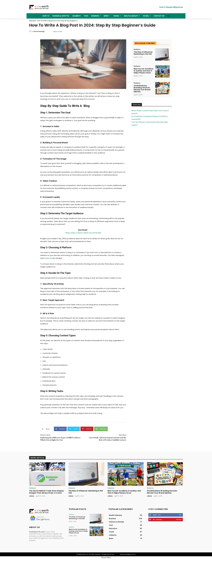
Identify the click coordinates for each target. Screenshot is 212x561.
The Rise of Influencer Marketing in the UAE (143, 53)
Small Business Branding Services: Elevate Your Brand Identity (142, 88)
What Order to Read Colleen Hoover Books (82, 233)
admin (31, 496)
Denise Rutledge (39, 31)
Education (32, 21)
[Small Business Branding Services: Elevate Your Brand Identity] (162, 88)
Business (137, 49)
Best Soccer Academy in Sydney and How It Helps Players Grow (143, 71)
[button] (168, 16)
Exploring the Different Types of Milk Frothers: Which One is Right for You (60, 438)
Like (180, 515)
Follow (178, 519)
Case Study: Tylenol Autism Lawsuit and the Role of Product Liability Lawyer (107, 438)
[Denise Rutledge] (30, 31)
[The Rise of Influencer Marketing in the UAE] (162, 54)
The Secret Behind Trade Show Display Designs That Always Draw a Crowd (46, 492)
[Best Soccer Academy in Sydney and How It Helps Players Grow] (162, 71)
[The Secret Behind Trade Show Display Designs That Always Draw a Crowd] (47, 474)
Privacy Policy (106, 557)
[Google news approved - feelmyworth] (46, 518)
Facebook (48, 258)
